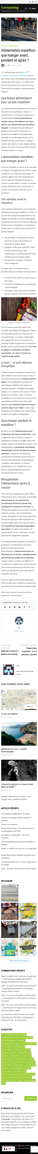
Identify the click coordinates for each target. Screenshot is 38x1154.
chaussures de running (8, 1040)
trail (15, 1080)
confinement (20, 1040)
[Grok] (29, 607)
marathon (5, 1056)
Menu (34, 8)
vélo (3, 1083)
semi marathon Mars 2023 (26, 1074)
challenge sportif (27, 1037)
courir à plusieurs (19, 1047)
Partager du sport (18, 1065)
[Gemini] (24, 607)
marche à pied (6, 1065)
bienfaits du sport (7, 1037)
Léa (9, 65)
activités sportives (7, 1034)
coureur (16, 1044)
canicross (17, 1037)
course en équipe (7, 1050)
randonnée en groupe (17, 1068)
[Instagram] (36, 2)
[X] (33, 2)
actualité (4, 46)
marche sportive (30, 1062)
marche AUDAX (6, 1062)
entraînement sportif (24, 1053)
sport (3, 1077)
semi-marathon (6, 1071)
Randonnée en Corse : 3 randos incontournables (14, 750)
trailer (19, 1080)
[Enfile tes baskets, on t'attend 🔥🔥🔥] (9, 892)
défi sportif (5, 1053)
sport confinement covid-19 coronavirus (19, 1077)
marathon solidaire (20, 1059)
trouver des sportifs (29, 1080)
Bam (15, 1151)
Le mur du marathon (9, 714)
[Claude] (14, 607)
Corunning (9, 7)
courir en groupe (30, 1044)
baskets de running (20, 1034)
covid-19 (26, 1050)
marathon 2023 (26, 1056)
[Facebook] (30, 2)
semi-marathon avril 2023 (9, 1074)
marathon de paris (7, 1059)
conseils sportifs (6, 1044)
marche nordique (18, 1062)
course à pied (18, 1050)
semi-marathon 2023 (19, 1071)
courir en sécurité (7, 1047)
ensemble (13, 1053)
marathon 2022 (14, 1056)
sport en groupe (7, 1080)
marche (30, 1059)
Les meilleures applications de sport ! (16, 814)
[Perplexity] (10, 607)
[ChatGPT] (5, 607)
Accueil (4, 796)
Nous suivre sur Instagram (19, 960)
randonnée (5, 1068)
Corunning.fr (6, 1119)
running (28, 1068)
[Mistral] (19, 607)
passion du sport (30, 1065)
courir (22, 1044)
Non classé (14, 46)
